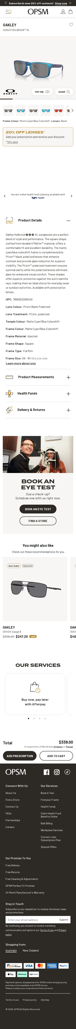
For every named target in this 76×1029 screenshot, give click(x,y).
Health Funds (27, 393)
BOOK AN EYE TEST (38, 509)
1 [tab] (28, 718)
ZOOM (61, 91)
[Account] (63, 11)
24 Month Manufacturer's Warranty (25, 892)
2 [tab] (34, 718)
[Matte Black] (8, 110)
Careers (10, 827)
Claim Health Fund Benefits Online (51, 815)
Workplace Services (52, 830)
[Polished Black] (45, 110)
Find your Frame (50, 799)
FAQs (8, 813)
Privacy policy (30, 999)
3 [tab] (39, 718)
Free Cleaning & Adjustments (22, 878)
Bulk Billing (46, 823)
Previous (5, 3)
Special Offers (48, 846)
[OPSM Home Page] (16, 771)
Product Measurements (36, 377)
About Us (11, 792)
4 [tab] (45, 718)
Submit (63, 919)
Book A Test (47, 792)
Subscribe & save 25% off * (38, 3)
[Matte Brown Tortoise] (33, 110)
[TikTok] (67, 772)
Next (70, 3)
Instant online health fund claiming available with (38, 194)
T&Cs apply (12, 141)
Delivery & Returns (31, 410)
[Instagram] (57, 772)
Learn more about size (21, 363)
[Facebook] (46, 772)
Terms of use (47, 930)
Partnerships (13, 820)
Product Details (30, 220)
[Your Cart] (70, 11)
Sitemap (45, 999)
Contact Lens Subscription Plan (51, 838)
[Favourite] (71, 24)
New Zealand (31, 950)
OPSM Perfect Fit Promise (20, 885)
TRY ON (39, 91)
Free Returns (13, 872)
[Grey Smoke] (20, 110)
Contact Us (12, 806)
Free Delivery (13, 865)
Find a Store (12, 799)
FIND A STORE (38, 521)
